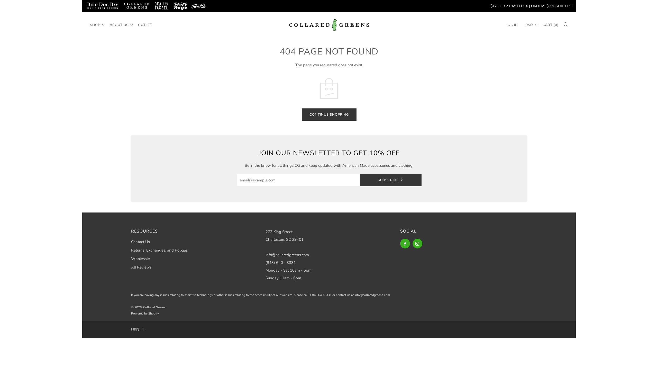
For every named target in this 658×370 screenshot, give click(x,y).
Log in (512, 25)
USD (529, 25)
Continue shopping (329, 114)
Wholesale (140, 258)
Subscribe (388, 180)
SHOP (95, 25)
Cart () (551, 25)
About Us (119, 25)
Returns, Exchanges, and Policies (159, 250)
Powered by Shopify (145, 313)
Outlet (145, 25)
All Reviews (141, 267)
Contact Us (140, 241)
